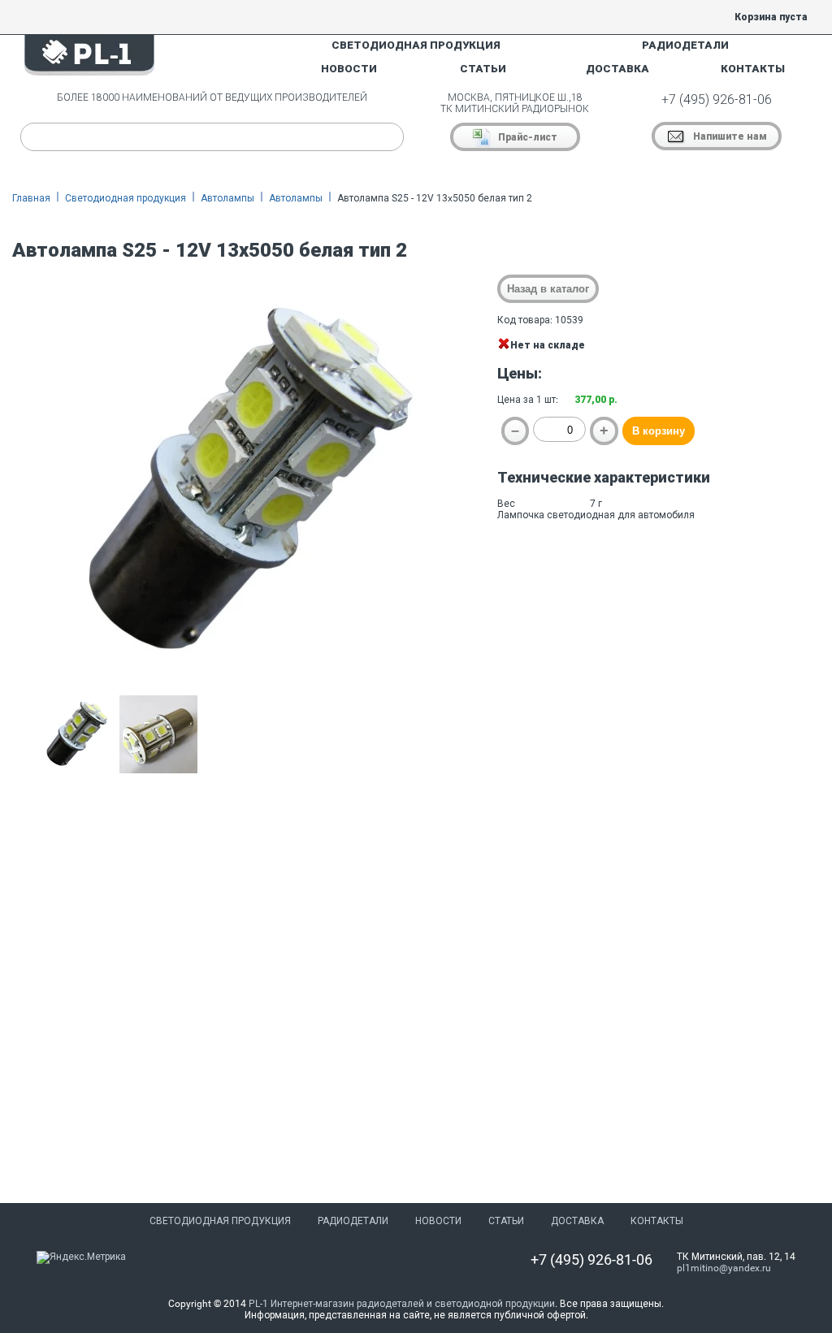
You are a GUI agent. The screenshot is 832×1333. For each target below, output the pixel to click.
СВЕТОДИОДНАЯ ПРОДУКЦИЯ (416, 45)
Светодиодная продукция (125, 198)
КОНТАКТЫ (753, 69)
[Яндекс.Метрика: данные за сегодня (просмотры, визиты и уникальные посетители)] (81, 1257)
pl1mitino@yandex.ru (724, 1268)
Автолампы (227, 198)
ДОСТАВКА (617, 69)
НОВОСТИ (349, 69)
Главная (31, 198)
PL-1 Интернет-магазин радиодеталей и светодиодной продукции (402, 1303)
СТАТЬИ (483, 69)
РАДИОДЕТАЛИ (685, 45)
